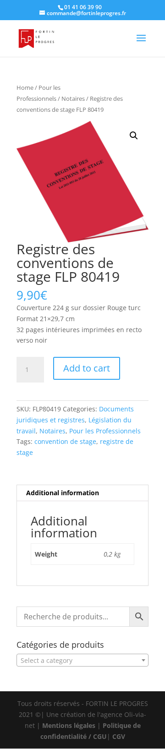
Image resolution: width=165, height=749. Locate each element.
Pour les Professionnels (105, 430)
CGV (118, 736)
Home (24, 87)
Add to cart (86, 368)
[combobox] (82, 660)
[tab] (82, 493)
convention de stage (65, 441)
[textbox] (82, 660)
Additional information (62, 492)
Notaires (73, 98)
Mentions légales (68, 725)
